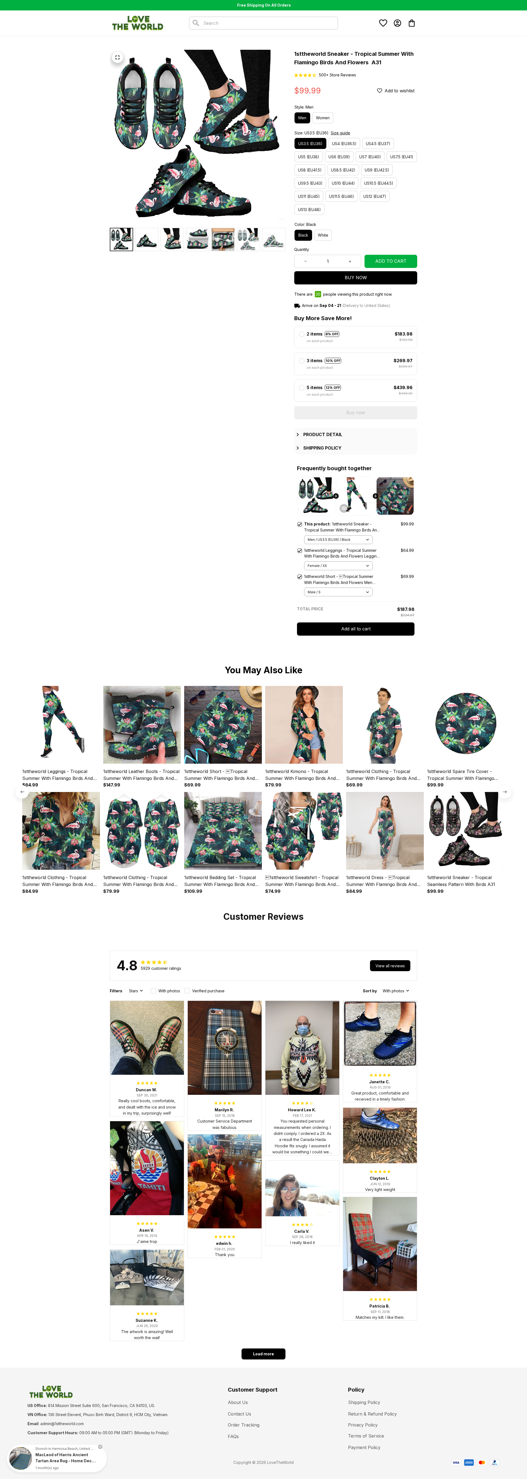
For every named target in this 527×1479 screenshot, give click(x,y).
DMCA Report (77, 1462)
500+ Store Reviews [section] (337, 75)
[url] (62, 1424)
